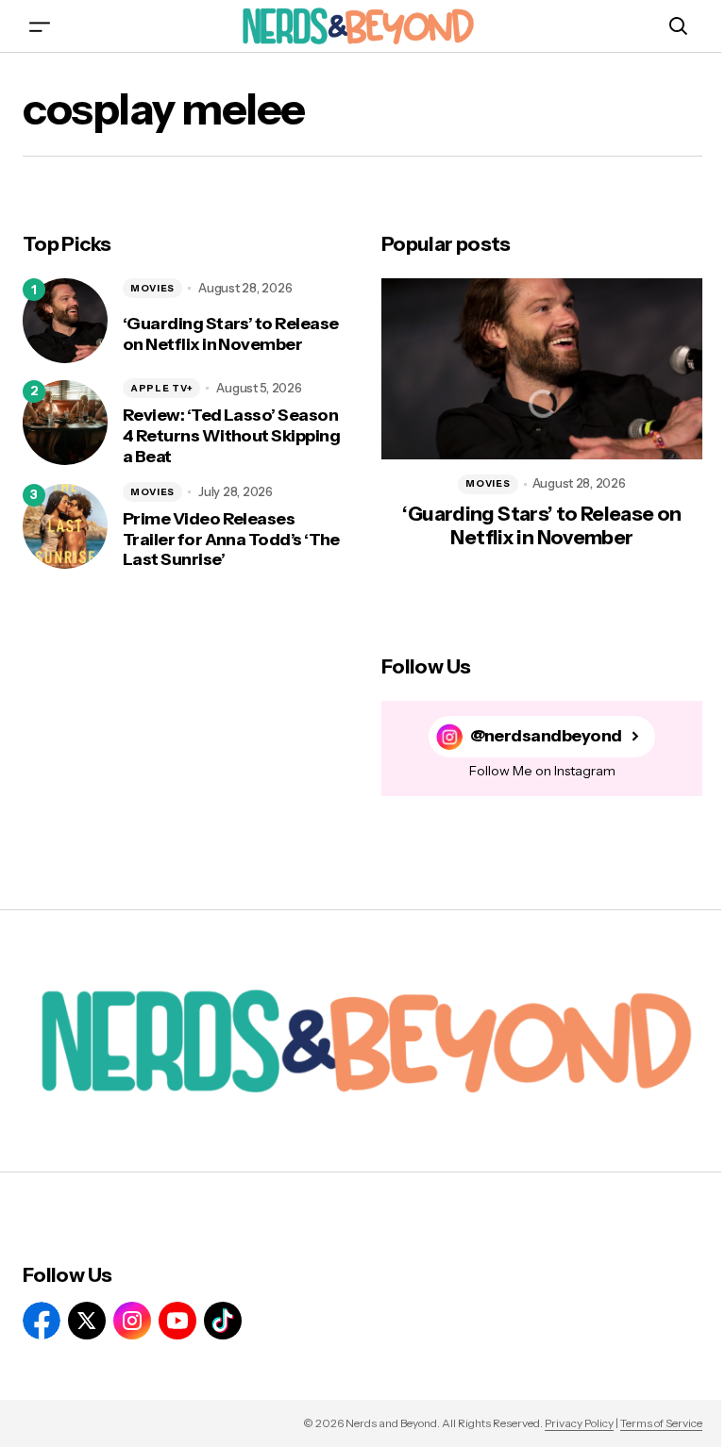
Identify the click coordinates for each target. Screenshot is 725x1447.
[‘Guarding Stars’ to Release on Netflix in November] (65, 320)
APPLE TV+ (161, 388)
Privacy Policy (579, 1423)
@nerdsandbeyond (546, 736)
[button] (39, 26)
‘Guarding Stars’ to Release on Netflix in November (230, 334)
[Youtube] (177, 1320)
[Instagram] (132, 1320)
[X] (87, 1320)
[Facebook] (41, 1320)
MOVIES (152, 288)
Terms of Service (661, 1423)
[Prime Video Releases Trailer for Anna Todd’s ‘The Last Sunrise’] (65, 526)
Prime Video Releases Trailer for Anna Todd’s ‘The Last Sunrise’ (231, 539)
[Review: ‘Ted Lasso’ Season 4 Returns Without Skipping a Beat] (65, 422)
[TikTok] (223, 1320)
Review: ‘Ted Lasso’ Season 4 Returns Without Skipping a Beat (231, 436)
